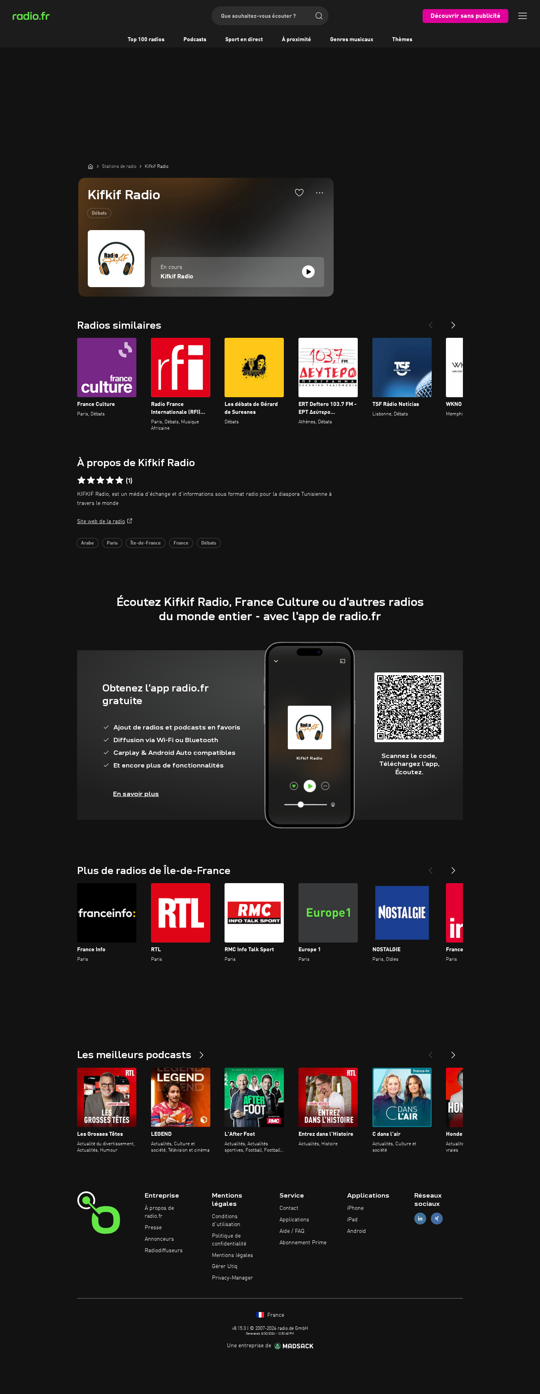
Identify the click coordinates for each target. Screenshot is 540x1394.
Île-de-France (145, 543)
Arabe (87, 543)
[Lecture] (308, 271)
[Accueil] (90, 166)
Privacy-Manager (232, 1278)
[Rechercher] (319, 16)
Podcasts (194, 39)
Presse (153, 1227)
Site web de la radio (101, 521)
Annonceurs (159, 1239)
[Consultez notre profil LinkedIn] (420, 1219)
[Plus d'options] (319, 193)
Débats (99, 213)
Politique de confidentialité (229, 1240)
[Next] (453, 321)
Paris (112, 543)
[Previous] (430, 321)
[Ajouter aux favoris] (299, 192)
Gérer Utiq (225, 1266)
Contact (288, 1208)
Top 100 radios (146, 39)
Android (356, 1231)
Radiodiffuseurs (164, 1250)
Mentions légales (232, 1255)
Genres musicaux (351, 39)
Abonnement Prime (303, 1242)
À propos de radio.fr (159, 1212)
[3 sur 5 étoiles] (100, 480)
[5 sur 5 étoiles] (119, 480)
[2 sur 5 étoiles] (91, 480)
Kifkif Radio (176, 277)
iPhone (355, 1208)
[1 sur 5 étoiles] (81, 480)
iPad (352, 1220)
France (181, 543)
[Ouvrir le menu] (522, 16)
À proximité (296, 39)
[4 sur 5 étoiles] (110, 480)
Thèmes (402, 39)
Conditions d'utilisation (226, 1220)
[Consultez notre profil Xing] (437, 1219)
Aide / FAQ (291, 1231)
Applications (294, 1220)
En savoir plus (136, 794)
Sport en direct (244, 39)
